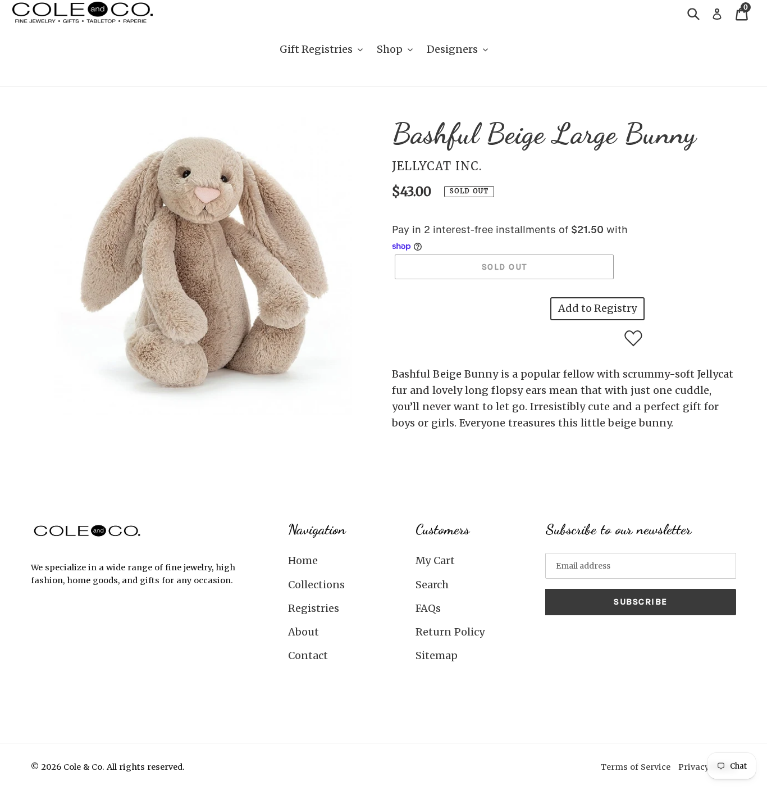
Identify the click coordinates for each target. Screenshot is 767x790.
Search (432, 584)
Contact (308, 655)
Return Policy (450, 631)
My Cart (435, 560)
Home (303, 560)
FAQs (428, 608)
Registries (313, 608)
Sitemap (437, 655)
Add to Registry (597, 308)
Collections (316, 584)
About (303, 631)
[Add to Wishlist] (633, 338)
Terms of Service (635, 767)
